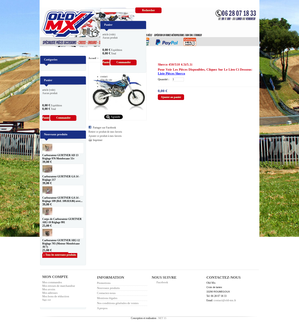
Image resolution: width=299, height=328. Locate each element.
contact (103, 76)
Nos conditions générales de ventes (118, 303)
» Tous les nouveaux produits (59, 254)
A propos (102, 308)
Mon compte (55, 277)
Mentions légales (107, 298)
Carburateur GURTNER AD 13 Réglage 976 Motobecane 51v (60, 157)
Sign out (46, 299)
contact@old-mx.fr (225, 300)
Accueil (92, 58)
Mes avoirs (48, 289)
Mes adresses (50, 292)
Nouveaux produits (55, 134)
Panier (107, 19)
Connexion (117, 89)
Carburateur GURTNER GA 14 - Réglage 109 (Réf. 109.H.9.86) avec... (62, 199)
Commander (123, 62)
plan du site (106, 79)
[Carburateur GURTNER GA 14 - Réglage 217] (63, 169)
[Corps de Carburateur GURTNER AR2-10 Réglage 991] (63, 212)
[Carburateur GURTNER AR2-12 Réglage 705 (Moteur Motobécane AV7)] (63, 233)
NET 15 (162, 318)
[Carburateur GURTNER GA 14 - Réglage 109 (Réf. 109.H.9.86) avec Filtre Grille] (63, 190)
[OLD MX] (66, 24)
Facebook (162, 282)
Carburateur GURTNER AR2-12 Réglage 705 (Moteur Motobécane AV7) (61, 243)
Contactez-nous (106, 293)
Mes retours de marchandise (58, 285)
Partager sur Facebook (104, 127)
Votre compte (107, 86)
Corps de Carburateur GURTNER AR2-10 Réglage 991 (62, 220)
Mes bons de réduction (55, 296)
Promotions (104, 283)
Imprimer (97, 140)
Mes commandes (52, 282)
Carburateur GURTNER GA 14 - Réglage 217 (61, 178)
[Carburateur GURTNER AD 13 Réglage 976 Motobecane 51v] (63, 148)
